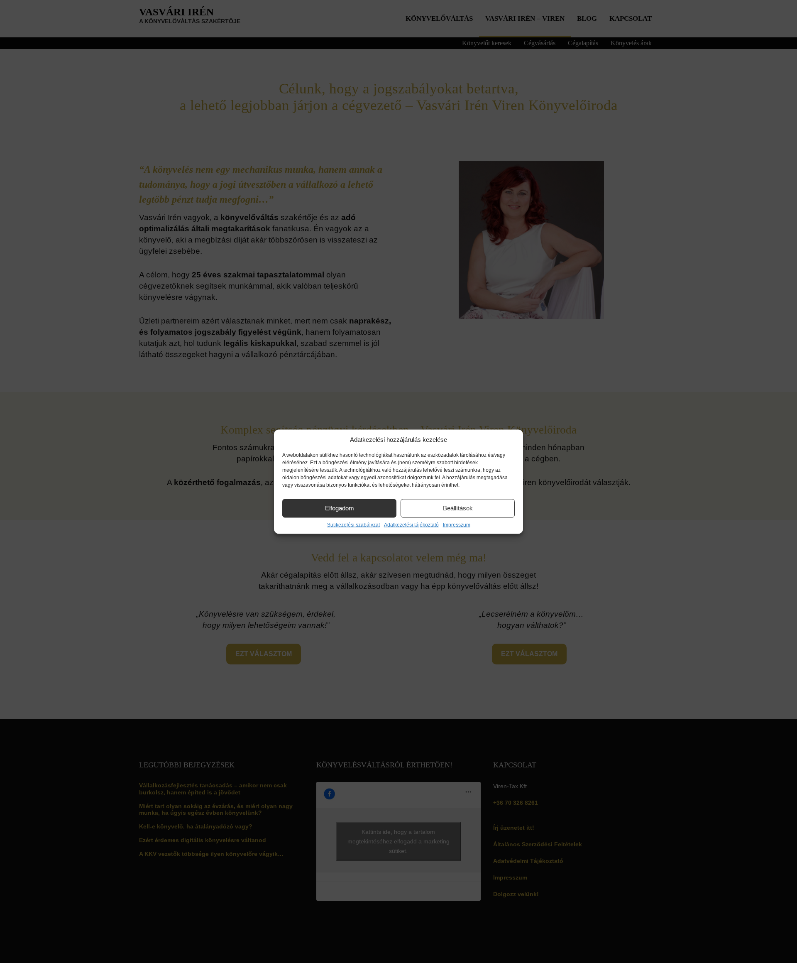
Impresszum (456, 524)
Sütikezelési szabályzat (353, 524)
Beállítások (458, 508)
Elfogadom (339, 508)
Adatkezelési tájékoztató (411, 524)
